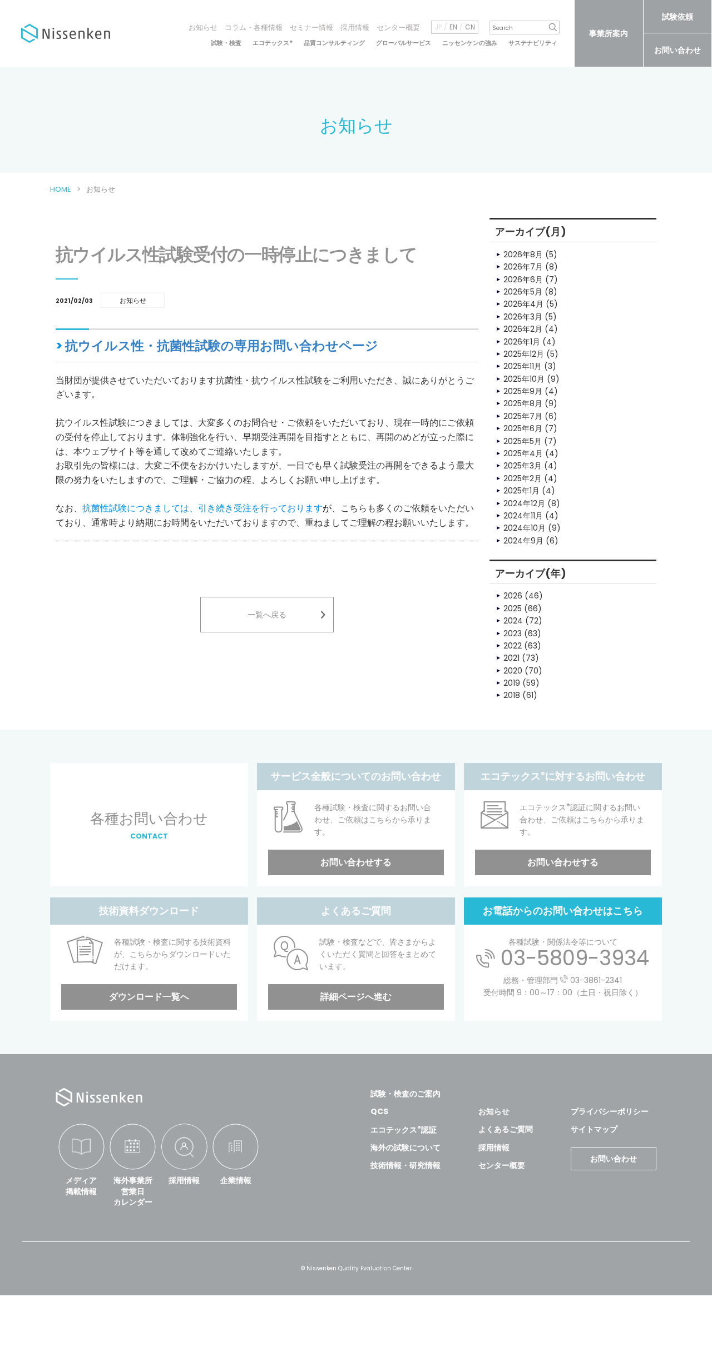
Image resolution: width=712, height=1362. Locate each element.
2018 (511, 695)
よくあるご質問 (505, 1129)
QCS (379, 1111)
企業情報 (235, 1180)
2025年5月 (522, 441)
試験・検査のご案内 (405, 1093)
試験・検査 (226, 43)
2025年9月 (522, 391)
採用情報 (354, 27)
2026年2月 (522, 329)
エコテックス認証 (403, 1129)
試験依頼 (677, 16)
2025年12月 (523, 354)
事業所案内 (608, 33)
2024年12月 (524, 503)
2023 (512, 633)
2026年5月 (522, 291)
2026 (512, 595)
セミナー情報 (311, 27)
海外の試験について (405, 1147)
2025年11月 (522, 366)
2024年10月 (524, 527)
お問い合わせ (677, 50)
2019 (511, 683)
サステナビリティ (532, 43)
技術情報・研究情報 (405, 1165)
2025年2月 (522, 478)
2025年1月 (521, 490)
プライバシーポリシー (610, 1111)
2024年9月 (523, 540)
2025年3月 (522, 465)
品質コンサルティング (334, 43)
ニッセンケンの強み (469, 43)
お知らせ (203, 27)
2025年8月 (522, 403)
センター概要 (398, 27)
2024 (513, 620)
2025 (512, 608)
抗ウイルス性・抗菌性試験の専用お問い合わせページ (221, 346)
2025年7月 (522, 416)
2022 (512, 645)
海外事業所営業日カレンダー (132, 1191)
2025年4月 (523, 453)
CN (470, 27)
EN (453, 27)
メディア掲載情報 (81, 1186)
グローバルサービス (403, 43)
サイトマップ (594, 1129)
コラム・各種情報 (254, 27)
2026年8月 (523, 254)
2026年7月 (523, 266)
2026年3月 (522, 316)
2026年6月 (523, 279)
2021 (511, 657)
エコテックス (273, 43)
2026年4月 (523, 304)
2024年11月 (523, 515)
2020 (512, 670)
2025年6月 (522, 428)
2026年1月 (521, 341)
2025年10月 (524, 379)
